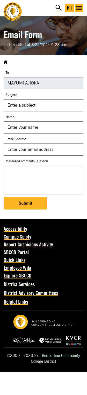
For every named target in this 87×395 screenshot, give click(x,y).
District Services (19, 284)
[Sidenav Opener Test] (69, 8)
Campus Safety (17, 237)
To (7, 72)
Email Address (16, 139)
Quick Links (14, 260)
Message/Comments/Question (27, 161)
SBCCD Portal (16, 252)
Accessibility (15, 229)
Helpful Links (16, 302)
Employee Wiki (17, 268)
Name (10, 117)
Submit (25, 203)
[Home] (5, 62)
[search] (59, 8)
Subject (11, 94)
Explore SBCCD (17, 275)
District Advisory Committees (31, 293)
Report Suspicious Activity (28, 244)
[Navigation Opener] (79, 8)
